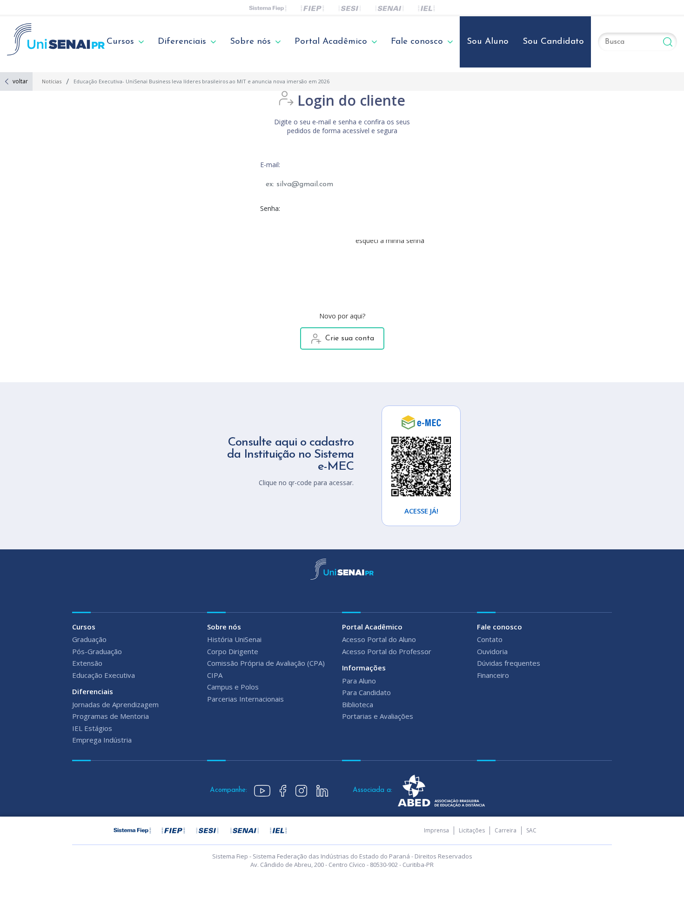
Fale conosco (499, 626)
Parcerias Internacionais (245, 698)
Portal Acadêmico (372, 626)
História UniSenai (234, 639)
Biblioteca (357, 704)
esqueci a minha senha (389, 240)
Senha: (270, 208)
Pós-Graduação (97, 651)
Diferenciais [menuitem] (182, 41)
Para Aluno (359, 680)
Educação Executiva (103, 675)
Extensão (87, 663)
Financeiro (493, 675)
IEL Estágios (92, 728)
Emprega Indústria (102, 739)
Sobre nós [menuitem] (250, 41)
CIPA (214, 675)
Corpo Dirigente (232, 651)
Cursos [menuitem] (120, 41)
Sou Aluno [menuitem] (488, 41)
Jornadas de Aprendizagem (115, 704)
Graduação (89, 639)
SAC (531, 830)
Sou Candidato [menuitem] (553, 41)
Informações (364, 667)
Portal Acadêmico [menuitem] (331, 41)
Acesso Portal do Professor (386, 651)
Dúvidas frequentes (508, 663)
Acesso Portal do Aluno (379, 639)
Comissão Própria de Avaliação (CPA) (266, 663)
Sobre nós (224, 626)
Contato (490, 639)
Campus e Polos (233, 686)
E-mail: (270, 164)
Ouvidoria (492, 651)
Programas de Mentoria (110, 716)
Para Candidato (366, 692)
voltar (20, 81)
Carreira (505, 830)
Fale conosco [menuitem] (417, 41)
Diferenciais (92, 691)
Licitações (472, 830)
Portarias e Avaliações (377, 716)
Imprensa (436, 830)
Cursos (83, 626)
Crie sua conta (349, 338)
